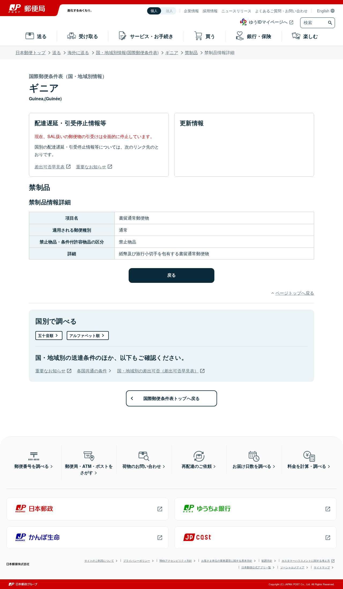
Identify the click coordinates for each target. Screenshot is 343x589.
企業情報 (191, 10)
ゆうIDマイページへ (268, 22)
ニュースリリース (236, 10)
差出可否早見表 (50, 167)
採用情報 (210, 10)
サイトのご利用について (99, 560)
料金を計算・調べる (307, 466)
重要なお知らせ (91, 167)
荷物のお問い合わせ (141, 466)
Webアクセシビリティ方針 (175, 560)
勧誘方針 (267, 560)
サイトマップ (322, 567)
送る (56, 52)
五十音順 (45, 335)
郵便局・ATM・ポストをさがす (89, 469)
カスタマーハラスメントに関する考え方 (306, 560)
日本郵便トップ (31, 52)
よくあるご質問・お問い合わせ (281, 10)
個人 (154, 11)
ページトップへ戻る (294, 293)
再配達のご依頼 (197, 466)
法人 (169, 11)
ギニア (171, 52)
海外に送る (78, 52)
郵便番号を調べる (31, 466)
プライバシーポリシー (136, 560)
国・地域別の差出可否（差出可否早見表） (158, 371)
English (323, 10)
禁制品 (191, 52)
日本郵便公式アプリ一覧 (256, 567)
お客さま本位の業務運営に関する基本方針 (226, 560)
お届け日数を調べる (252, 466)
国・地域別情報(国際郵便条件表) (127, 52)
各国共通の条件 (92, 371)
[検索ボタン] (331, 23)
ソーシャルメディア (292, 567)
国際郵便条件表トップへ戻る (171, 398)
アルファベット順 (84, 335)
